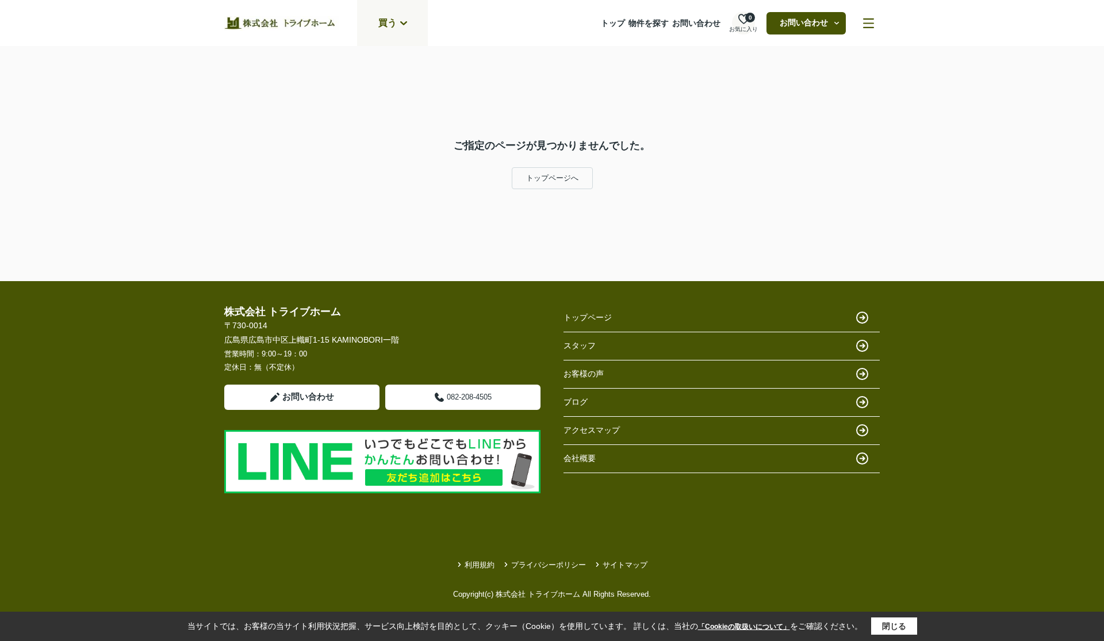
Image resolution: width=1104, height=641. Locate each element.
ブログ (576, 401)
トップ (613, 23)
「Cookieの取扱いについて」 (744, 627)
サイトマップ (625, 565)
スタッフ (580, 345)
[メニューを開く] (868, 23)
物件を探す (648, 23)
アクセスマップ (592, 430)
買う (387, 23)
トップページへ (552, 178)
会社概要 (580, 458)
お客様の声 (584, 373)
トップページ (588, 317)
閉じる (894, 626)
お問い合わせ (696, 23)
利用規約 (479, 565)
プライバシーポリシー (548, 565)
